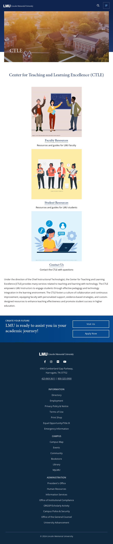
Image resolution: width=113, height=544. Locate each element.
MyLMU (56, 469)
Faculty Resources (56, 140)
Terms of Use (56, 411)
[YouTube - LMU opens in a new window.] (66, 361)
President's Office (56, 483)
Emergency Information (56, 428)
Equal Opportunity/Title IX (56, 423)
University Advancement (56, 522)
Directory (56, 395)
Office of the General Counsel (56, 516)
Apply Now (91, 333)
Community (56, 453)
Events (56, 447)
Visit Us (91, 324)
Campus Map (56, 441)
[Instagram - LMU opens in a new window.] (53, 361)
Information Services (56, 494)
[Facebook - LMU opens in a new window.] (46, 361)
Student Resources (56, 202)
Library (56, 464)
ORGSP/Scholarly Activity (56, 505)
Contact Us (56, 264)
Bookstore (56, 458)
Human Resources (56, 488)
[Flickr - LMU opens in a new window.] (59, 361)
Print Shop (56, 417)
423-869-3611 (48, 379)
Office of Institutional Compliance (56, 500)
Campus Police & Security (56, 511)
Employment (56, 400)
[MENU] (106, 5)
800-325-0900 (65, 379)
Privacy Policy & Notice (56, 406)
